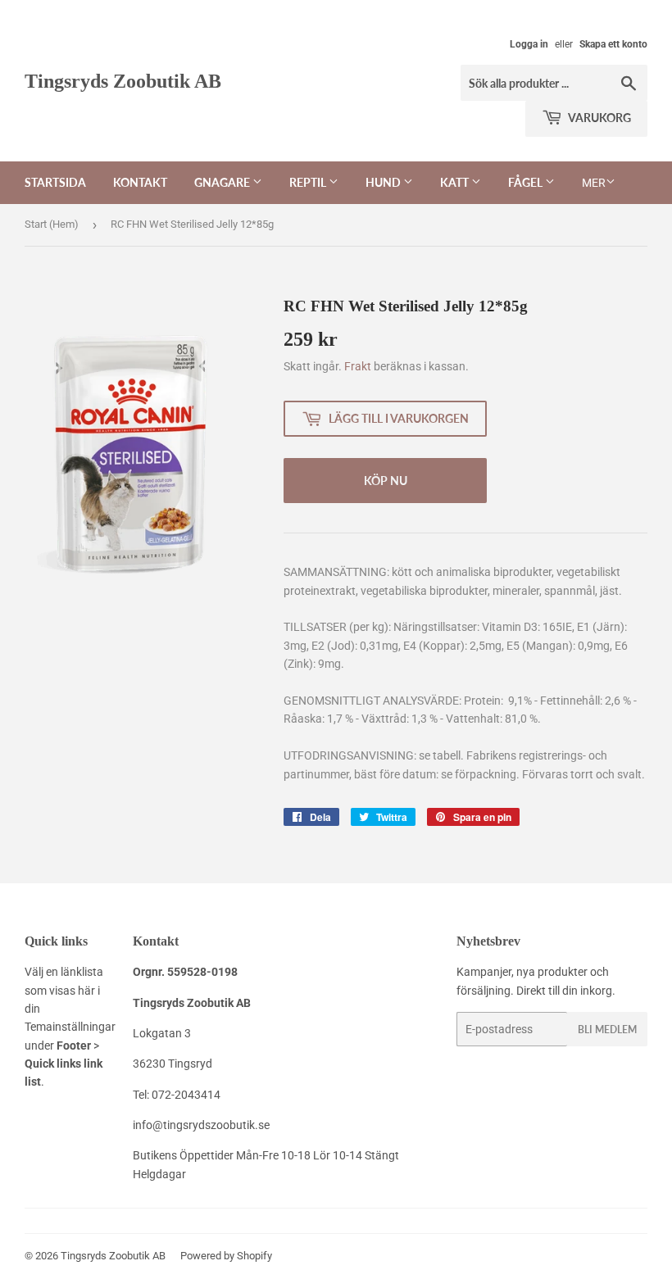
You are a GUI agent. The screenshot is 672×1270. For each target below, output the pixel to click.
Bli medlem (607, 1029)
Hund (384, 182)
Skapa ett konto (613, 44)
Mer (594, 182)
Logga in (529, 44)
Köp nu (385, 481)
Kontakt (140, 182)
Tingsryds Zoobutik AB (123, 81)
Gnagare (223, 182)
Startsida (55, 182)
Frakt (357, 366)
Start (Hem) (52, 224)
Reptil (309, 182)
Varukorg (598, 118)
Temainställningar (70, 1026)
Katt (455, 182)
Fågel (526, 182)
